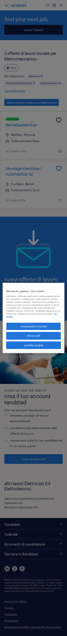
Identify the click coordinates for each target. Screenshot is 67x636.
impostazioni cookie (33, 326)
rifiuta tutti (33, 335)
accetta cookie (33, 345)
